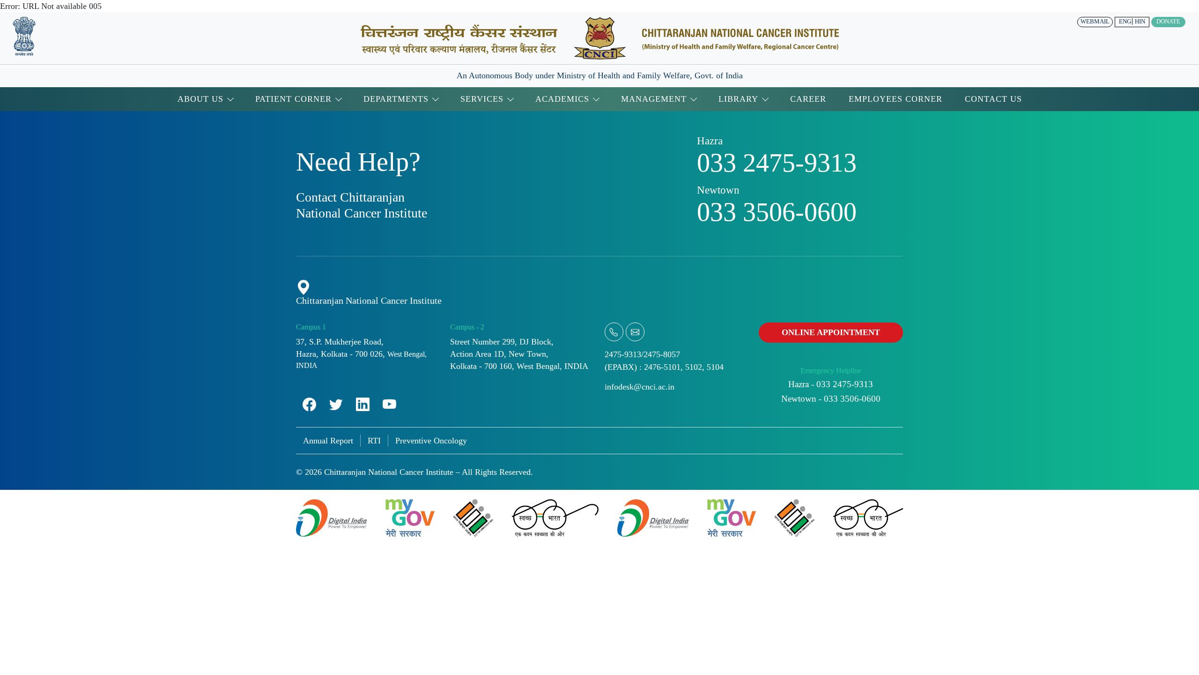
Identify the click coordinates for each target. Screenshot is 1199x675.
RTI (374, 440)
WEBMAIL (1095, 21)
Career (808, 99)
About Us (200, 99)
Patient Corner (293, 99)
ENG (1125, 21)
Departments (396, 99)
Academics (562, 99)
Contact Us (993, 99)
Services (481, 99)
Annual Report (328, 440)
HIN (1140, 21)
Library (738, 99)
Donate (1168, 21)
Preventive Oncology (431, 440)
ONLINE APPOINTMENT (831, 332)
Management (654, 99)
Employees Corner (895, 99)
